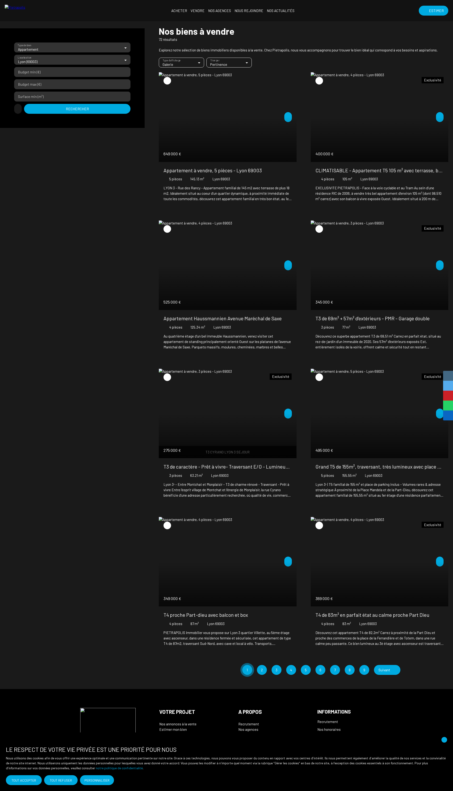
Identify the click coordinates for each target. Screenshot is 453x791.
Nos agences (219, 10)
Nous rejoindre (249, 10)
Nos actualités (280, 10)
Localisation (24, 57)
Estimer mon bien (173, 729)
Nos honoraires (329, 729)
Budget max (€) (29, 84)
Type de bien (24, 45)
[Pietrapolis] (33, 10)
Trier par (214, 60)
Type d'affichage (171, 60)
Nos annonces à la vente (178, 724)
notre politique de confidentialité (119, 768)
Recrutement (248, 724)
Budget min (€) (29, 72)
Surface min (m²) (31, 96)
